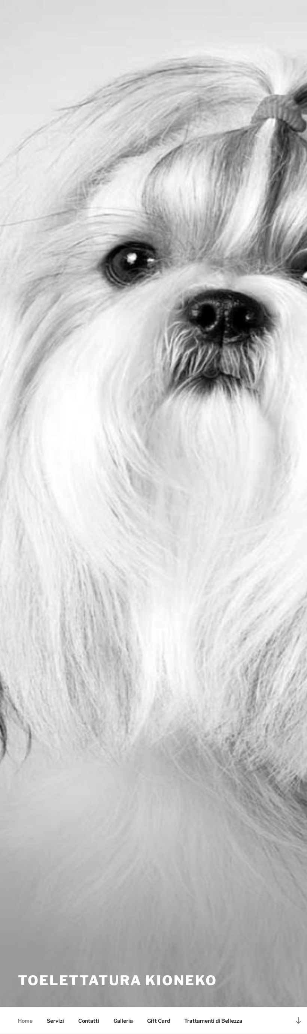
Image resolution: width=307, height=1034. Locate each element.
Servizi (55, 1021)
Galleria (123, 1021)
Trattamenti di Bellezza (213, 1021)
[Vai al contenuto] (298, 1020)
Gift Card (158, 1021)
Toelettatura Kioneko (117, 980)
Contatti (88, 1021)
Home (25, 1021)
